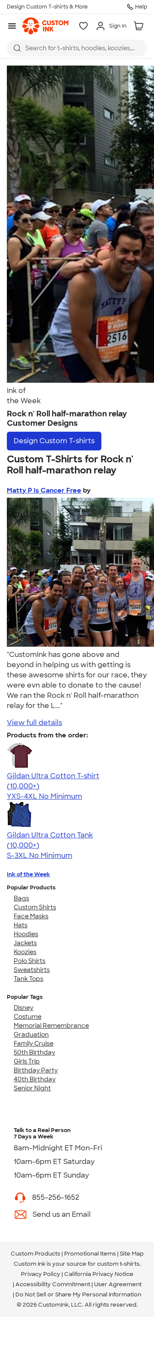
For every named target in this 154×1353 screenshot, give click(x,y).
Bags (21, 898)
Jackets (25, 943)
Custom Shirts (35, 907)
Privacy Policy (40, 1274)
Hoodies (26, 934)
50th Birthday (34, 1052)
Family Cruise (33, 1043)
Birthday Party (36, 1070)
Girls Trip (27, 1061)
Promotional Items (90, 1253)
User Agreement (118, 1284)
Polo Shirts (29, 961)
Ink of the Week (28, 874)
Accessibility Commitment (52, 1284)
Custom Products (35, 1253)
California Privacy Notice (98, 1274)
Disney (23, 1008)
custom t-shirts (118, 1263)
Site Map (132, 1253)
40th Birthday (35, 1079)
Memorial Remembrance (51, 1025)
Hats (20, 925)
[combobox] (77, 48)
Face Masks (31, 916)
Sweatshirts (32, 970)
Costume (27, 1016)
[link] (45, 25)
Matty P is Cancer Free (44, 490)
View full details (34, 722)
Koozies (25, 952)
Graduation (31, 1034)
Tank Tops (28, 979)
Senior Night (32, 1088)
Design (54, 440)
